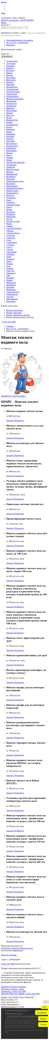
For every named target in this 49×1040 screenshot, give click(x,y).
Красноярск (11, 150)
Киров (9, 132)
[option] (27, 61)
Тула (8, 266)
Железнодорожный (14, 99)
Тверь (8, 257)
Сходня (9, 249)
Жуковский (11, 101)
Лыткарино (11, 165)
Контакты (10, 45)
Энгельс (10, 297)
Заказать (10, 420)
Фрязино (10, 278)
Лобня (9, 160)
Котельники (11, 143)
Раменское (11, 216)
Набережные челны (15, 181)
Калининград (12, 125)
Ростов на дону (13, 221)
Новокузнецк (12, 191)
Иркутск (10, 115)
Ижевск (9, 113)
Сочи (8, 240)
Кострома (10, 141)
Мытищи (10, 179)
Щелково (10, 287)
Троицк (9, 264)
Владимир (10, 77)
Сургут (9, 247)
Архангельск (12, 61)
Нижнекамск (12, 186)
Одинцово (11, 198)
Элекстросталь (12, 292)
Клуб (5, 54)
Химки (9, 280)
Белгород (10, 70)
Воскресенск (12, 87)
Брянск (9, 73)
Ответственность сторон (14, 1013)
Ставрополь (11, 242)
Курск (9, 155)
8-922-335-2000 (8, 964)
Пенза (9, 207)
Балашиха (10, 66)
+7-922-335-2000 (8, 322)
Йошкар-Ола (12, 120)
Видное (9, 75)
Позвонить (19, 420)
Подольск (10, 212)
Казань (9, 122)
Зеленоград (11, 106)
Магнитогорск (12, 169)
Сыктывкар (11, 252)
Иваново (10, 108)
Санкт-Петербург (14, 228)
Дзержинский (12, 89)
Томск (9, 261)
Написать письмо (9, 955)
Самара (9, 226)
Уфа (8, 275)
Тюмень (9, 268)
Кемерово (10, 129)
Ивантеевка (11, 110)
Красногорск (12, 146)
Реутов (9, 219)
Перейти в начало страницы (13, 987)
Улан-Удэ (10, 271)
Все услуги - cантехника (17, 42)
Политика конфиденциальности (16, 1010)
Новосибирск (12, 193)
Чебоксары (11, 282)
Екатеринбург (12, 96)
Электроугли (12, 294)
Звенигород (11, 103)
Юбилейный (12, 299)
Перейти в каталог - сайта (12, 989)
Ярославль (11, 301)
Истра (9, 118)
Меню (4, 2)
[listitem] (6, 948)
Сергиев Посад (13, 233)
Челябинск (11, 285)
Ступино (10, 245)
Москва (9, 172)
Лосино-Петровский (15, 162)
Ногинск (10, 195)
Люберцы (10, 167)
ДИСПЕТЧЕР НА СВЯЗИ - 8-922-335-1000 (20, 994)
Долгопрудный (13, 92)
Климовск (10, 134)
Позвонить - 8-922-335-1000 (13, 991)
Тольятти (10, 259)
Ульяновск (11, 273)
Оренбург (10, 202)
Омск (8, 200)
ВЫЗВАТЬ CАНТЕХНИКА (13, 396)
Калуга (9, 127)
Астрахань (11, 63)
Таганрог (10, 254)
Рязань (9, 224)
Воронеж (10, 85)
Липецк (9, 158)
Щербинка (11, 290)
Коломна (10, 136)
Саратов (10, 231)
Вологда (10, 82)
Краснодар (11, 148)
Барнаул (9, 68)
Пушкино (10, 214)
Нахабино (10, 183)
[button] (42, 1012)
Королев (10, 139)
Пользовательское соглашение (19, 40)
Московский (11, 174)
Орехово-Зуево (13, 205)
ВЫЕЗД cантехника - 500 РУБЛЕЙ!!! (17, 20)
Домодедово (11, 94)
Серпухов (10, 235)
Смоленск (10, 238)
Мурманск (11, 176)
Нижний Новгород (14, 188)
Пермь (9, 209)
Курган (9, 153)
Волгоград (11, 80)
